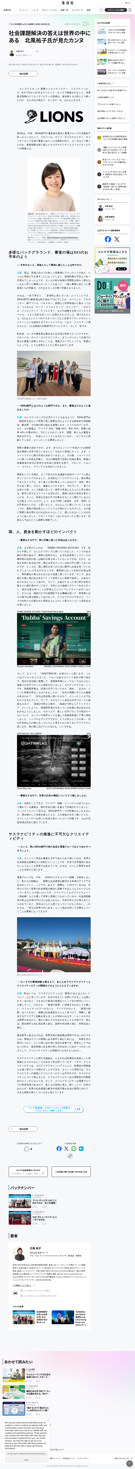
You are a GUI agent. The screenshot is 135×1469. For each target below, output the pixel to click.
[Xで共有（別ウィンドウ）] (66, 1148)
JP (126, 3)
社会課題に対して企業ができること (111, 118)
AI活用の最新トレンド (105, 97)
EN (130, 3)
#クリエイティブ (15, 64)
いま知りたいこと (104, 83)
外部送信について (69, 1458)
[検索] (101, 10)
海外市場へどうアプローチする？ (110, 111)
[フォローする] (37, 51)
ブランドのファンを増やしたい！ (109, 104)
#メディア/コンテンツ (30, 64)
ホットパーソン (103, 199)
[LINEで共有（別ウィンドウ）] (73, 1148)
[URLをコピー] (70, 1156)
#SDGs (58, 64)
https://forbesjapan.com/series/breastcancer (62, 237)
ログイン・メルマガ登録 (116, 10)
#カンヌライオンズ (47, 64)
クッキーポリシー (83, 1458)
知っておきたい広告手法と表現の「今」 (112, 90)
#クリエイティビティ (70, 64)
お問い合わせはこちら (121, 1458)
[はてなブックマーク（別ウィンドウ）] (81, 1148)
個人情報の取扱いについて (51, 1458)
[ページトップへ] (129, 1463)
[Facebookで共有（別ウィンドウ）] (59, 1148)
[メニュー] (129, 10)
